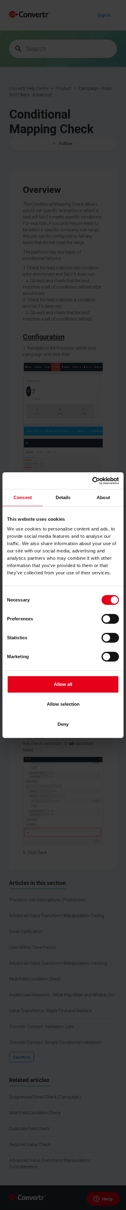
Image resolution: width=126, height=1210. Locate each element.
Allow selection (63, 704)
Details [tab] (63, 497)
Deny (63, 724)
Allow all (63, 684)
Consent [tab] (22, 497)
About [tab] (103, 497)
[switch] (110, 619)
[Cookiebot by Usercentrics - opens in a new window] (92, 481)
